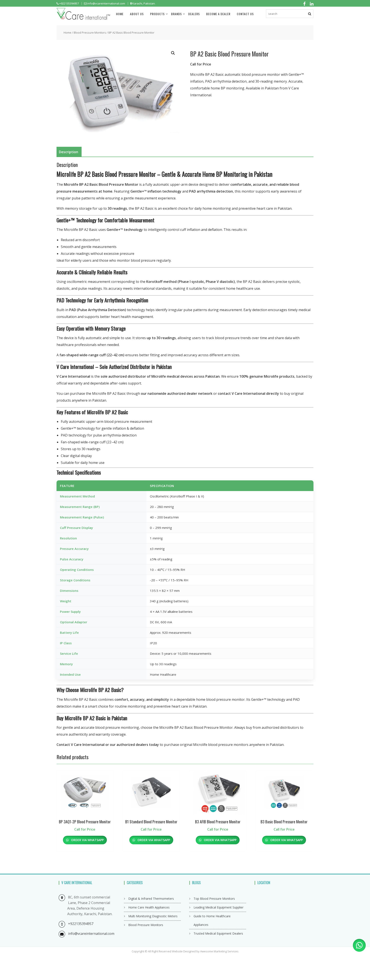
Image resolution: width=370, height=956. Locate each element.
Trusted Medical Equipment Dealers (218, 933)
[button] (173, 53)
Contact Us (245, 14)
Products (157, 14)
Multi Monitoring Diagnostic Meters (153, 916)
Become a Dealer (218, 14)
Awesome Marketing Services (219, 951)
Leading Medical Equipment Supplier (218, 907)
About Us (137, 14)
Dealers (194, 14)
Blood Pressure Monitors (90, 32)
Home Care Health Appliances (149, 907)
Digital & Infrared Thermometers (151, 899)
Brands (176, 14)
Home (120, 14)
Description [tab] (68, 152)
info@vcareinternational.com (91, 933)
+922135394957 (80, 923)
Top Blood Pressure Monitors (214, 899)
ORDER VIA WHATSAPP (87, 840)
